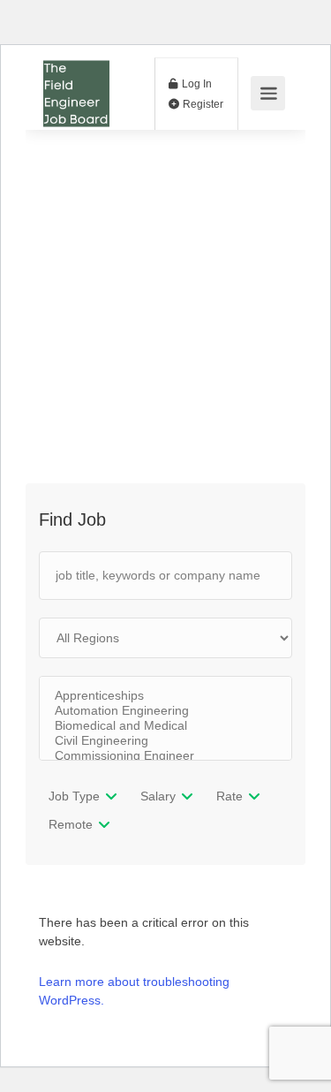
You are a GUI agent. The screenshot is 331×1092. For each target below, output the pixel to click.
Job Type (74, 796)
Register (201, 104)
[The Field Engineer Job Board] (76, 119)
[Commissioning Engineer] (165, 755)
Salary (158, 796)
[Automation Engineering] (165, 710)
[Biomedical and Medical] (165, 725)
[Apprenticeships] (165, 695)
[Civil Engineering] (165, 740)
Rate (229, 796)
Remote (71, 824)
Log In (195, 84)
